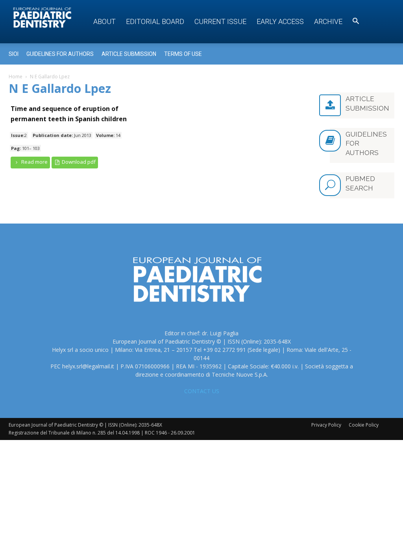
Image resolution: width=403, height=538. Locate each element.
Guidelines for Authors (60, 54)
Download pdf (78, 161)
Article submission (129, 54)
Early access (280, 21)
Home (15, 76)
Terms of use (183, 54)
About (104, 21)
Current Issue (220, 21)
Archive (328, 21)
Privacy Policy (326, 425)
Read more (34, 161)
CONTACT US (201, 391)
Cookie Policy (364, 425)
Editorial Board (155, 21)
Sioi (13, 54)
